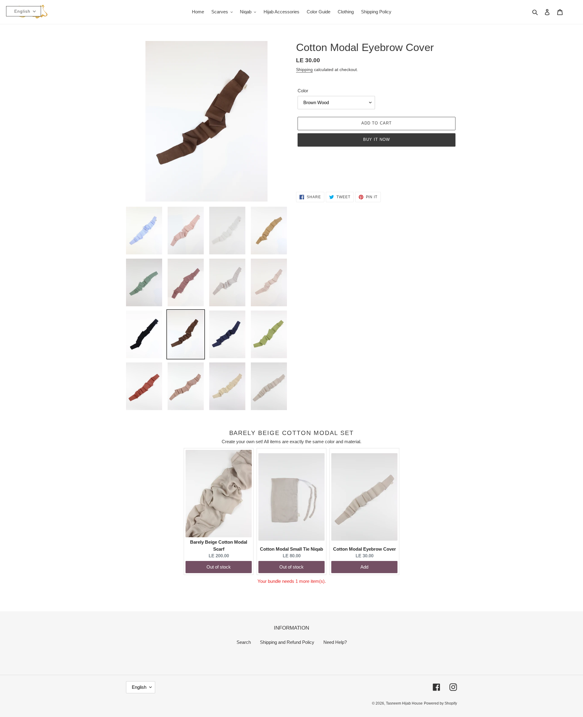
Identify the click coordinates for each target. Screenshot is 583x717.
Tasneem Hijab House (404, 703)
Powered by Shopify (440, 703)
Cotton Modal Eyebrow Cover (364, 549)
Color (303, 90)
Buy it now (376, 139)
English (139, 687)
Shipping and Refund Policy (287, 642)
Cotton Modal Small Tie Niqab (291, 549)
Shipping (304, 69)
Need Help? (335, 642)
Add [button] (364, 566)
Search (244, 642)
